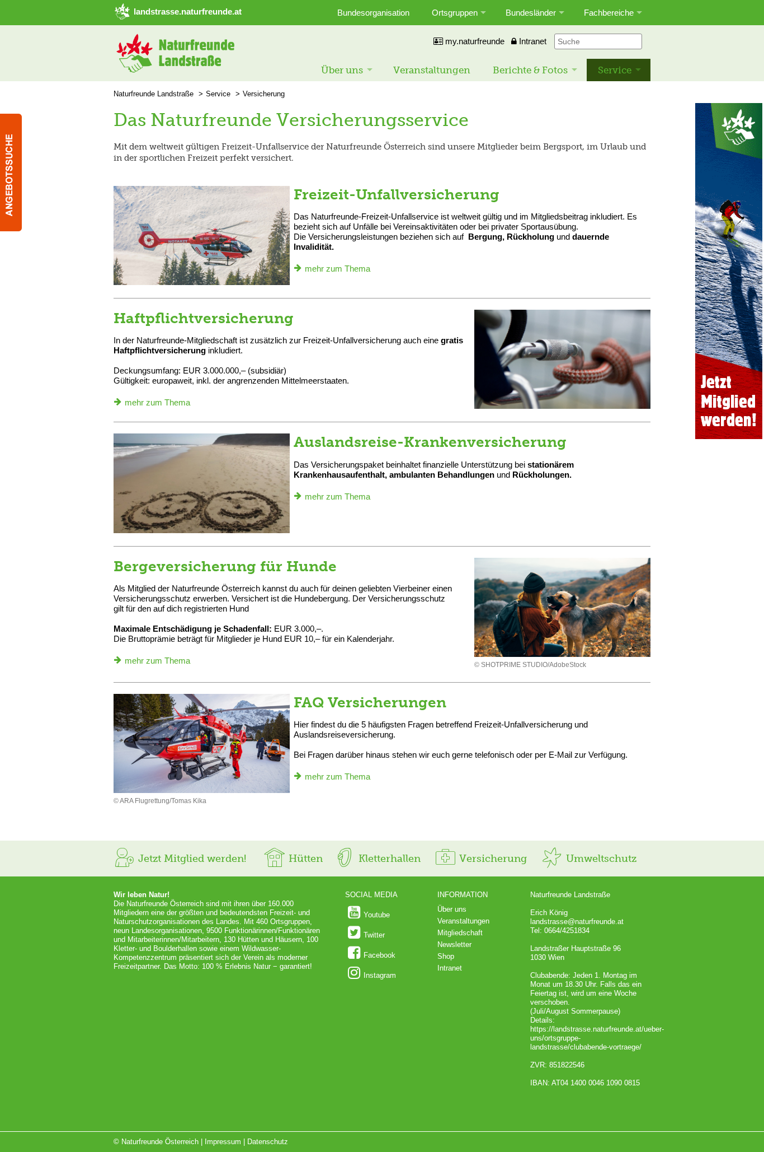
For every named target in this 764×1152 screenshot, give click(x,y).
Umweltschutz (599, 858)
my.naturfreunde (473, 41)
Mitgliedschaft (460, 933)
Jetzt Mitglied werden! (190, 858)
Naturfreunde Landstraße (154, 94)
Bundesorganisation (373, 12)
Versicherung (264, 94)
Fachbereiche (609, 12)
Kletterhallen (388, 858)
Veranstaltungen (431, 70)
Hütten (304, 858)
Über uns (342, 70)
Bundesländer (531, 12)
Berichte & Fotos (530, 70)
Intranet (531, 41)
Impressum (223, 1141)
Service (614, 70)
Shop (445, 956)
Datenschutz (267, 1141)
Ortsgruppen (455, 12)
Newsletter (454, 944)
